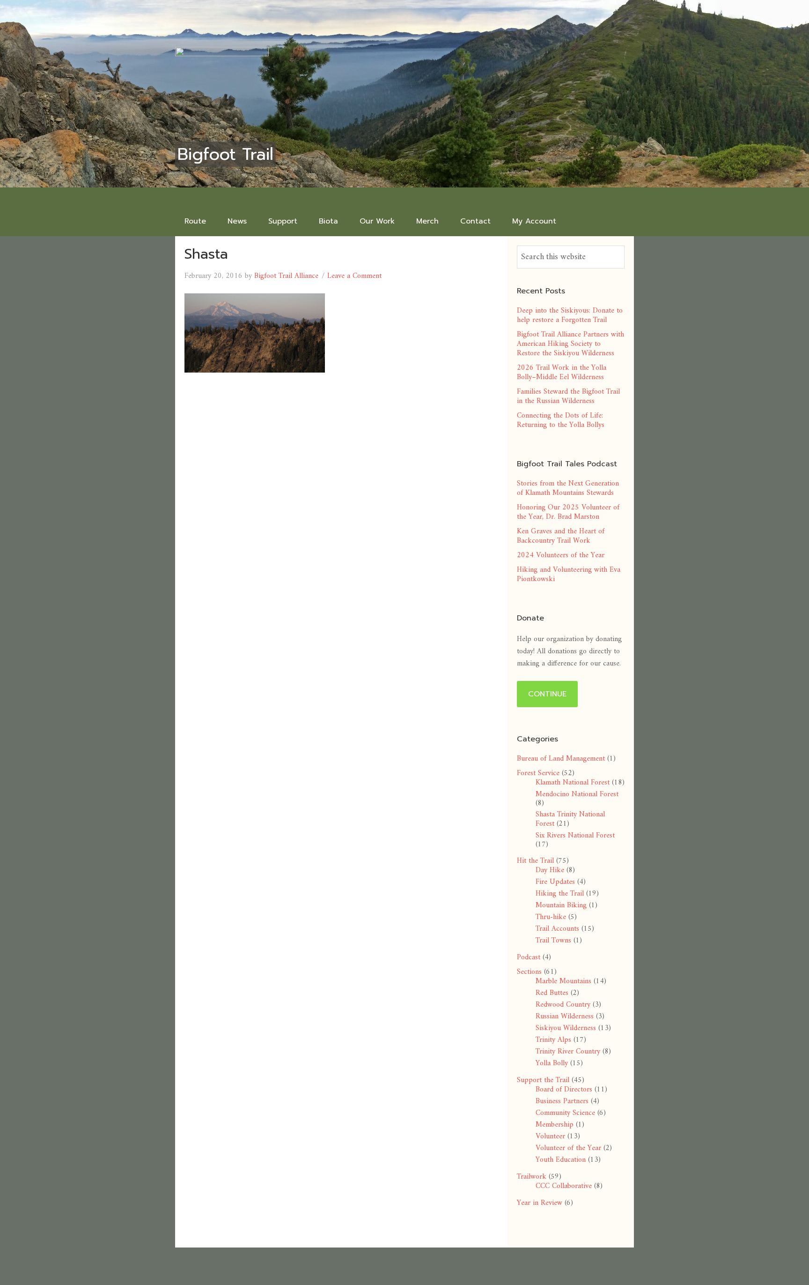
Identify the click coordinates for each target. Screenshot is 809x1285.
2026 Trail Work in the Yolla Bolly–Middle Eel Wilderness (561, 372)
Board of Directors (564, 1089)
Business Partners (562, 1101)
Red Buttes (552, 993)
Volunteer (550, 1136)
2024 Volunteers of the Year (560, 555)
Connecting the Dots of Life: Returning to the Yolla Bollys (560, 420)
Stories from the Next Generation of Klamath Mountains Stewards (568, 488)
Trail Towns (553, 940)
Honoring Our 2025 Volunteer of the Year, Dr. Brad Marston (568, 512)
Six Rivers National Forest (575, 835)
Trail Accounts (557, 928)
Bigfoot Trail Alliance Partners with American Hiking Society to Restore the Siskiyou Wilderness (570, 344)
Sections (529, 972)
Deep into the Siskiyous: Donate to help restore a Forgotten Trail (570, 315)
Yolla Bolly (552, 1063)
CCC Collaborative (564, 1186)
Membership (555, 1124)
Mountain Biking (561, 905)
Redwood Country (563, 1004)
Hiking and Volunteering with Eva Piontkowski (568, 574)
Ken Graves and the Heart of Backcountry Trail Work (560, 536)
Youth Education (561, 1159)
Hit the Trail (535, 860)
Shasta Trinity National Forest (570, 819)
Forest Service (538, 773)
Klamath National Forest (573, 782)
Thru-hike (551, 917)
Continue (547, 694)
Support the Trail (543, 1080)
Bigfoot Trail (225, 154)
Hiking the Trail (560, 893)
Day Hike (550, 870)
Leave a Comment (354, 276)
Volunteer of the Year (568, 1148)
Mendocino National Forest (577, 794)
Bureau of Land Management (561, 758)
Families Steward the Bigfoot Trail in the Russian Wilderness (568, 396)
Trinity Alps (553, 1039)
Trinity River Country (568, 1051)
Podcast (528, 957)
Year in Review (539, 1203)
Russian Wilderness (565, 1016)
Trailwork (531, 1176)
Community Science (565, 1113)
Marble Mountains (563, 981)
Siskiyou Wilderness (566, 1028)
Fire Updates (555, 882)
